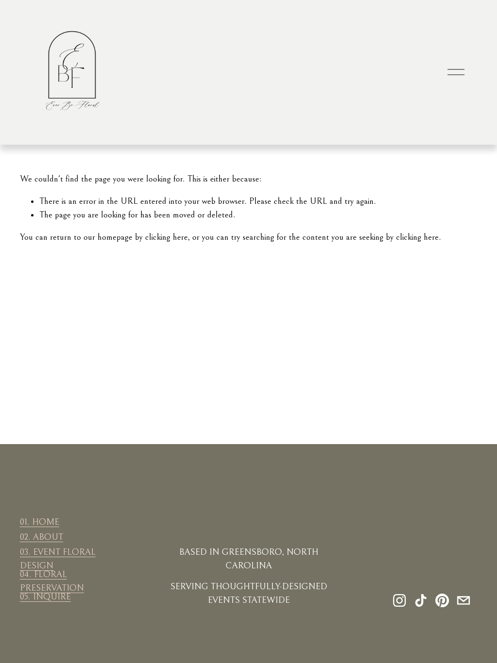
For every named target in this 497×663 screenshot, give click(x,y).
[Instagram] (399, 600)
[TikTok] (421, 600)
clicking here (166, 237)
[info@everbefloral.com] (463, 600)
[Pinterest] (442, 600)
